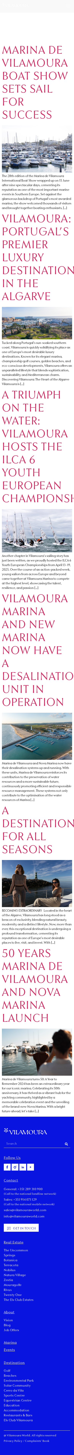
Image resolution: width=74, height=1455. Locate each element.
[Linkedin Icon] (22, 1167)
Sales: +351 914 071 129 (20, 1199)
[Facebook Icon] (7, 1167)
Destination (14, 1363)
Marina (10, 1343)
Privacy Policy (13, 1441)
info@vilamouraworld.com (24, 1216)
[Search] (66, 1144)
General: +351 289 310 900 (23, 1189)
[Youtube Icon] (30, 1167)
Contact (11, 1181)
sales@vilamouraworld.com (25, 1210)
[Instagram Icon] (15, 1167)
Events (9, 1350)
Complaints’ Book (37, 1441)
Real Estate (14, 1242)
